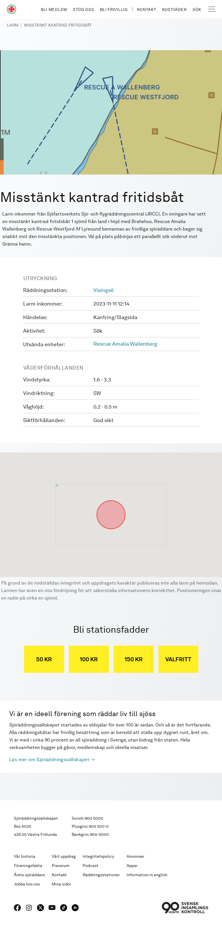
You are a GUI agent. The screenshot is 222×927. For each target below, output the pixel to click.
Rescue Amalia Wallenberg (125, 344)
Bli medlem (54, 9)
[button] (111, 500)
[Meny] (211, 9)
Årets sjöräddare (29, 874)
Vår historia (24, 856)
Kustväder (174, 9)
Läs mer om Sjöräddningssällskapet (49, 759)
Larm (12, 25)
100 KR (89, 659)
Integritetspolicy (98, 856)
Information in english (147, 874)
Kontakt (146, 9)
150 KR (134, 659)
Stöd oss (83, 9)
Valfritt (178, 659)
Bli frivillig (114, 9)
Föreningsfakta (28, 865)
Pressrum (60, 865)
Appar (132, 865)
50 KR (44, 659)
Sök (197, 9)
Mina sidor (61, 884)
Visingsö (103, 290)
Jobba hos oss (27, 884)
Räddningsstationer (101, 874)
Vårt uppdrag (64, 856)
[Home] (11, 9)
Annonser (135, 856)
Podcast (90, 865)
